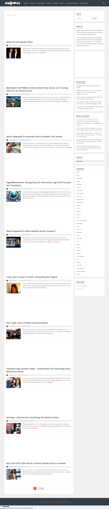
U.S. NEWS (29, 45)
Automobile (79, 178)
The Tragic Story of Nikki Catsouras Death (27, 322)
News (77, 235)
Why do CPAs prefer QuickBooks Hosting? (87, 146)
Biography (79, 184)
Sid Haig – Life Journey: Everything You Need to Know (32, 417)
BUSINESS (55, 3)
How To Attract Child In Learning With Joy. (87, 128)
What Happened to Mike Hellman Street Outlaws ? (31, 231)
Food (77, 208)
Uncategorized (80, 268)
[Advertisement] (38, 28)
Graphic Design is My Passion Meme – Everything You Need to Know (89, 123)
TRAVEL (48, 3)
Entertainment (80, 199)
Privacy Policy (79, 289)
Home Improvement (72, 3)
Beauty (78, 181)
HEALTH (26, 3)
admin (14, 45)
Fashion (78, 205)
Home (8, 15)
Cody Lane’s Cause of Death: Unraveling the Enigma (31, 277)
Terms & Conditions (81, 286)
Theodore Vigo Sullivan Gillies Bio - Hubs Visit (88, 133)
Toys (77, 259)
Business (78, 187)
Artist (77, 175)
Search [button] (94, 18)
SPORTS (32, 3)
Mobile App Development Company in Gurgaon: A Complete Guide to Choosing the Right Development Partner (89, 92)
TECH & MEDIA (40, 3)
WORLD (62, 3)
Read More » (42, 52)
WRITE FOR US (84, 3)
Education (78, 196)
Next (42, 488)
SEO (77, 241)
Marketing (78, 232)
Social (26, 375)
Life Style (78, 229)
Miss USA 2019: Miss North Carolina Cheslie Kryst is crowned (36, 463)
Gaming (78, 211)
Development (79, 193)
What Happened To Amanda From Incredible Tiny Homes (34, 136)
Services (78, 244)
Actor (77, 172)
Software (78, 250)
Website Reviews (80, 271)
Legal (77, 226)
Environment (79, 202)
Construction (79, 190)
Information (79, 223)
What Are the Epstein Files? (19, 41)
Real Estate (79, 238)
